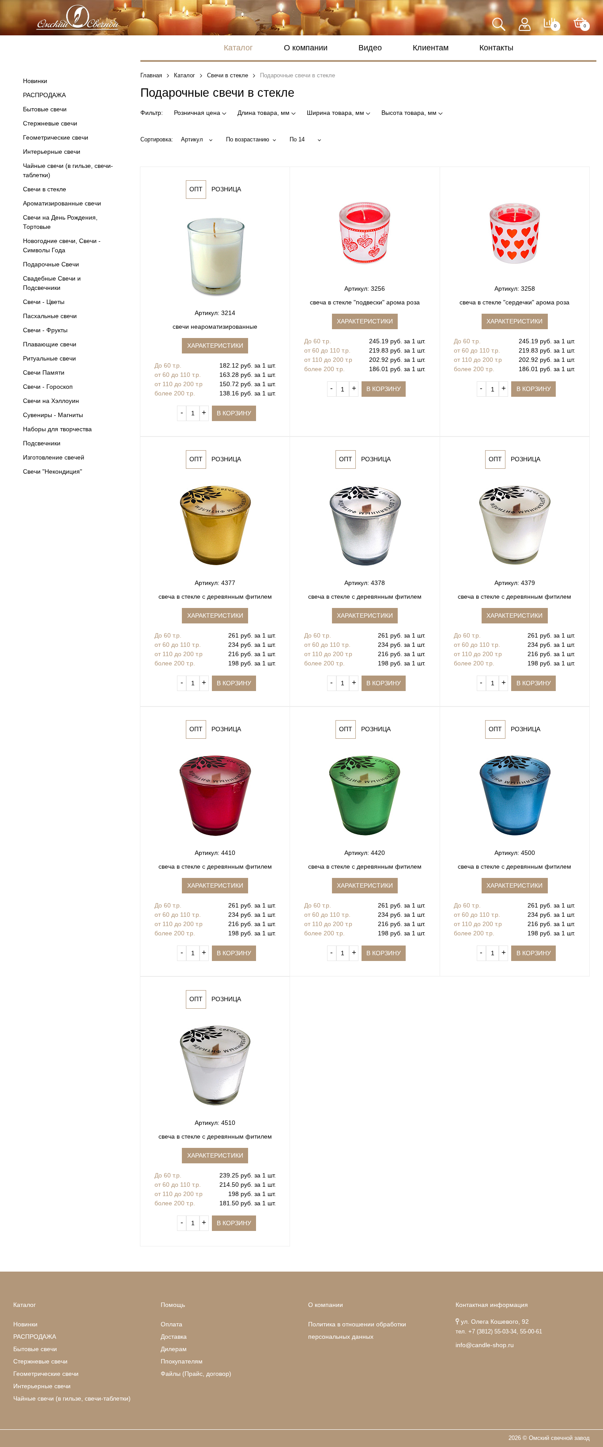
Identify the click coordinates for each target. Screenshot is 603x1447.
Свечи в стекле (44, 189)
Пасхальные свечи (50, 315)
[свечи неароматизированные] (215, 255)
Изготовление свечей (53, 457)
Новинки (35, 80)
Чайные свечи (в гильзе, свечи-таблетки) (68, 170)
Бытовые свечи (45, 109)
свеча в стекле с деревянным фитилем (215, 596)
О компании (306, 47)
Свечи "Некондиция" (52, 471)
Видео (370, 47)
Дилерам (174, 1348)
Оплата (171, 1324)
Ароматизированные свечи (62, 203)
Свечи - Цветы (43, 301)
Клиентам (430, 47)
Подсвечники (41, 443)
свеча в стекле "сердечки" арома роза (514, 302)
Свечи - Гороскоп (48, 386)
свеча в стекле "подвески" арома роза (365, 302)
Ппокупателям (182, 1361)
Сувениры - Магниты (53, 414)
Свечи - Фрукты (45, 330)
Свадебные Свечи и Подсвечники (52, 283)
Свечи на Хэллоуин (51, 400)
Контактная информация (492, 1304)
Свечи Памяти (43, 372)
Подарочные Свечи (51, 264)
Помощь (173, 1304)
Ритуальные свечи (49, 358)
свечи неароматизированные (215, 326)
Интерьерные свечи (51, 151)
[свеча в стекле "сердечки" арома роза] (514, 230)
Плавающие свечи (49, 344)
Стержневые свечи (50, 123)
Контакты (496, 47)
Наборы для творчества (57, 429)
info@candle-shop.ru (485, 1344)
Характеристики (215, 345)
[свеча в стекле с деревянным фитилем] (215, 525)
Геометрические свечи (55, 137)
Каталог (238, 47)
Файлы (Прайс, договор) (196, 1373)
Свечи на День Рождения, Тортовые (60, 222)
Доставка (174, 1336)
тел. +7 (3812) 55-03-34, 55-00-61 (499, 1332)
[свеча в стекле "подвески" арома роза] (364, 230)
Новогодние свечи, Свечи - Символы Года (62, 245)
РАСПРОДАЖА (44, 95)
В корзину (234, 413)
